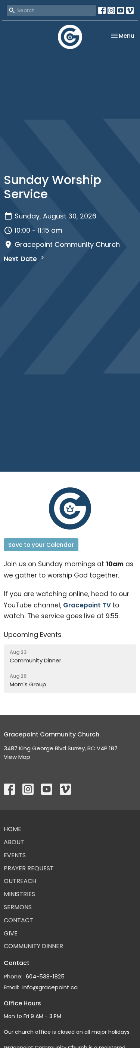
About (14, 842)
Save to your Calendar (41, 545)
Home (12, 829)
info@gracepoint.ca (50, 987)
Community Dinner (33, 946)
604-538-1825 (45, 976)
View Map (17, 757)
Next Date (21, 258)
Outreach (20, 881)
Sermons (18, 907)
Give (11, 933)
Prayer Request (29, 868)
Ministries (19, 894)
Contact (18, 920)
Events (15, 855)
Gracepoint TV (87, 605)
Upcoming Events (33, 634)
